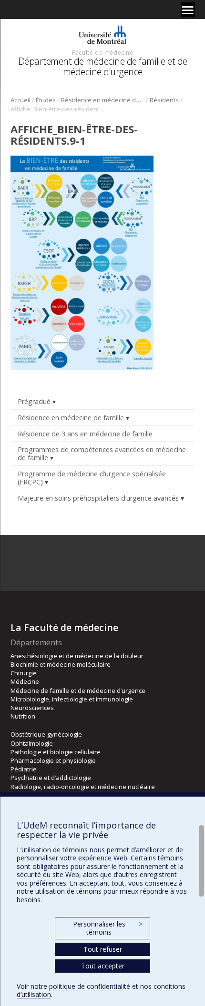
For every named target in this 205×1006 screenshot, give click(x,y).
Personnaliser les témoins (108, 928)
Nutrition (22, 716)
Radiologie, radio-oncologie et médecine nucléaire (82, 786)
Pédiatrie (23, 769)
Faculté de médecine (102, 52)
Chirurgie (23, 673)
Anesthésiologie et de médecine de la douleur (77, 655)
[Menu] (188, 9)
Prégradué (34, 401)
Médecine (24, 681)
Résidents (164, 100)
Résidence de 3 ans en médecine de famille (85, 433)
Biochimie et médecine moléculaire (60, 664)
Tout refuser (102, 949)
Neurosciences (32, 707)
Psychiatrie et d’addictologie (50, 777)
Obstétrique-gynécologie (46, 734)
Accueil (20, 100)
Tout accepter (102, 965)
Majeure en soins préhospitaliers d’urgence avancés (98, 498)
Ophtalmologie (31, 743)
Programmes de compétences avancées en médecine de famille (102, 453)
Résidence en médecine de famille (102, 100)
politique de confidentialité (89, 986)
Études (46, 100)
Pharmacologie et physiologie (53, 760)
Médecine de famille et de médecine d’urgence (77, 690)
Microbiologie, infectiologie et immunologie (71, 699)
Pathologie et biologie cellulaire (55, 752)
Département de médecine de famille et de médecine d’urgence (102, 66)
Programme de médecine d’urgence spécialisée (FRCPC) (92, 477)
